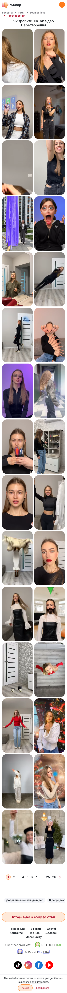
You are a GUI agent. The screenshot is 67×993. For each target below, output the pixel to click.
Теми (21, 12)
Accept (25, 988)
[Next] (60, 877)
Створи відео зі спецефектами (33, 917)
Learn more (42, 987)
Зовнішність (38, 12)
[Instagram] (28, 964)
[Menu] (62, 5)
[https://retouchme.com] (48, 945)
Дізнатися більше (17, 77)
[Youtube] (49, 964)
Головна (7, 12)
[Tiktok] (18, 964)
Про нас (34, 933)
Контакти (16, 933)
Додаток (51, 933)
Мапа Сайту (33, 937)
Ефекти (36, 928)
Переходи (18, 928)
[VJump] (11, 5)
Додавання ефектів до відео (24, 900)
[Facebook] (39, 964)
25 (48, 877)
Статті (51, 928)
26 (54, 877)
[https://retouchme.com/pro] (33, 951)
